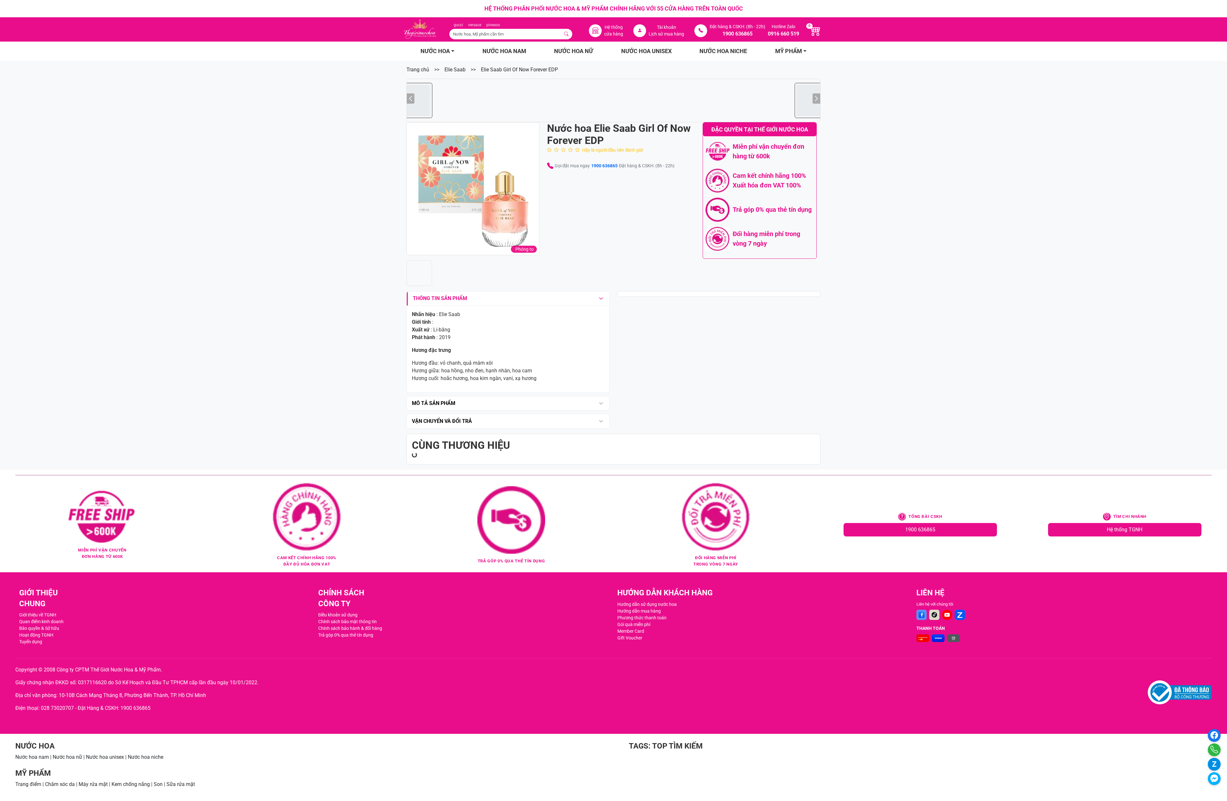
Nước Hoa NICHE (723, 51)
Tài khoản (666, 27)
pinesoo (493, 25)
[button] (472, 188)
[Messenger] (1214, 778)
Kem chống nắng (131, 784)
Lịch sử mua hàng (666, 33)
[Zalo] (960, 615)
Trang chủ (417, 70)
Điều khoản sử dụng (338, 614)
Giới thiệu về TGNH (37, 614)
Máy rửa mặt (93, 784)
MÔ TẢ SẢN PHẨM (433, 403)
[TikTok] (934, 615)
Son (158, 784)
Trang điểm (28, 784)
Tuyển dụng (30, 641)
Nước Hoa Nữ (573, 51)
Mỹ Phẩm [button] (788, 51)
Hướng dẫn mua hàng (639, 611)
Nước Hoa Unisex (646, 51)
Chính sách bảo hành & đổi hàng (350, 628)
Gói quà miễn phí (633, 624)
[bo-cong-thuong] (1180, 692)
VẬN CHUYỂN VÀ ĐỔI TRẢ (442, 421)
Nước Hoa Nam (504, 51)
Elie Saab (455, 70)
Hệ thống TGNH (1124, 530)
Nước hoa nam (32, 757)
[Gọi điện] (1214, 749)
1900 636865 (604, 165)
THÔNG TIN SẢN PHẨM (440, 298)
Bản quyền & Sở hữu (39, 628)
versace (474, 25)
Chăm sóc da (60, 784)
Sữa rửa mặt (180, 784)
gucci (458, 25)
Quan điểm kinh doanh (41, 621)
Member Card (630, 631)
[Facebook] (921, 615)
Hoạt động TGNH (36, 635)
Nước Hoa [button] (435, 51)
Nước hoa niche (145, 757)
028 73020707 (57, 708)
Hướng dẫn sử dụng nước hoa (647, 604)
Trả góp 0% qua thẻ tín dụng (345, 635)
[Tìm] (566, 34)
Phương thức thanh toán (642, 617)
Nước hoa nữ (67, 757)
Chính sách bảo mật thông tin (347, 621)
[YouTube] (947, 615)
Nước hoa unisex (105, 757)
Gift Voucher (629, 637)
